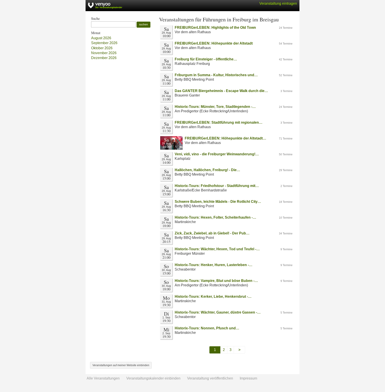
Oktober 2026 (102, 48)
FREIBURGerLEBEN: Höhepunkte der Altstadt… (225, 138)
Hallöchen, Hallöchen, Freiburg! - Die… (207, 170)
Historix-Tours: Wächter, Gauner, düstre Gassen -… (218, 312)
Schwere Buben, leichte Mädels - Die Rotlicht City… (218, 201)
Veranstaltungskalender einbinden (153, 378)
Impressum (248, 378)
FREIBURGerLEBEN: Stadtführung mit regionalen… (218, 122)
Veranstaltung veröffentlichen (210, 378)
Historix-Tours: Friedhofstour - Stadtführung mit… (217, 186)
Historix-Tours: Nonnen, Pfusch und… (207, 328)
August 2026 (101, 38)
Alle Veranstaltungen (103, 378)
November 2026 (104, 53)
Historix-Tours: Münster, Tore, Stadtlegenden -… (215, 107)
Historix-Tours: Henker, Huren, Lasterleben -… (213, 265)
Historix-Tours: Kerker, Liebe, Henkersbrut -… (213, 296)
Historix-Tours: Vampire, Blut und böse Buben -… (216, 281)
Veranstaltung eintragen (278, 3)
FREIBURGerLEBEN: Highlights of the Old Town (215, 27)
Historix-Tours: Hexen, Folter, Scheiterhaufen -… (215, 217)
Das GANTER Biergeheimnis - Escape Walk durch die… (221, 91)
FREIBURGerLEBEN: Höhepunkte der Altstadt (214, 43)
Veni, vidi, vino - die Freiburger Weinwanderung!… (217, 154)
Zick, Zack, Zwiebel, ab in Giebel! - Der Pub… (212, 233)
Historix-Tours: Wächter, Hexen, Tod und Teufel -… (217, 249)
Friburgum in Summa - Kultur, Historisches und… (216, 75)
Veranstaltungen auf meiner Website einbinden (120, 365)
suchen (143, 24)
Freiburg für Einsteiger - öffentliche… (206, 59)
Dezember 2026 (104, 58)
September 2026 (104, 43)
